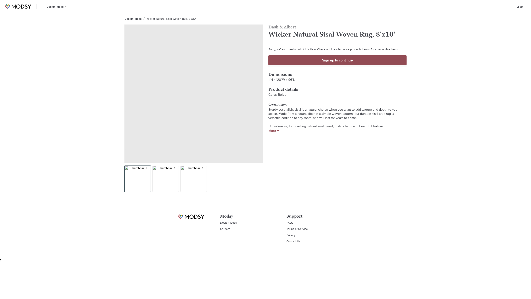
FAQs (289, 222)
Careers (225, 229)
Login (520, 7)
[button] (66, 6)
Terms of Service (297, 229)
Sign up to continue (337, 60)
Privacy (291, 235)
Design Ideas (55, 7)
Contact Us (293, 241)
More (272, 131)
